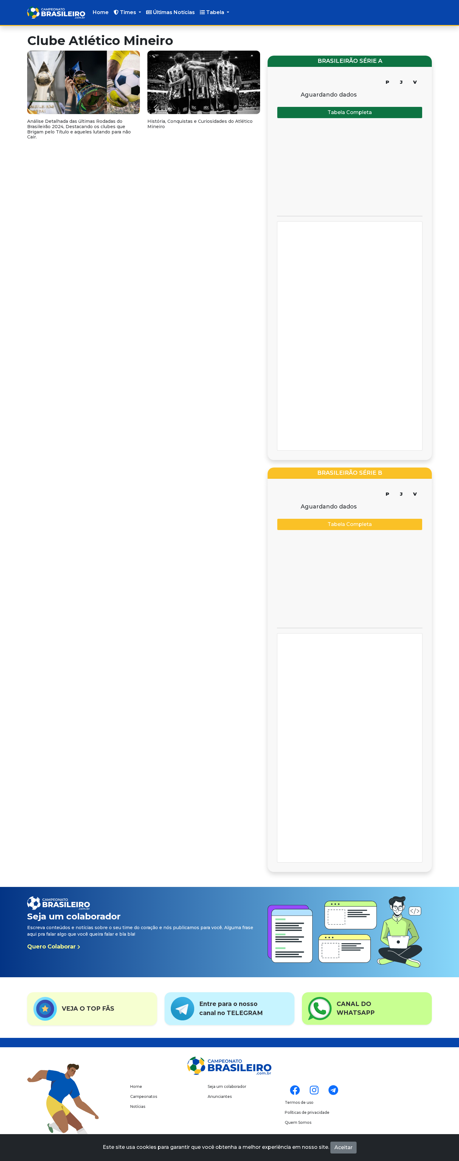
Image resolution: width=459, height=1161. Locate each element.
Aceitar (343, 1147)
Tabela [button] (215, 12)
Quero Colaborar (52, 946)
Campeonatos (143, 1096)
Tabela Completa (350, 112)
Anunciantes (220, 1096)
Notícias (137, 1106)
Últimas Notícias (173, 12)
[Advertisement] (349, 167)
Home (101, 12)
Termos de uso (299, 1102)
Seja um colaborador (227, 1086)
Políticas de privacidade (307, 1112)
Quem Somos (298, 1122)
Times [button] (128, 12)
